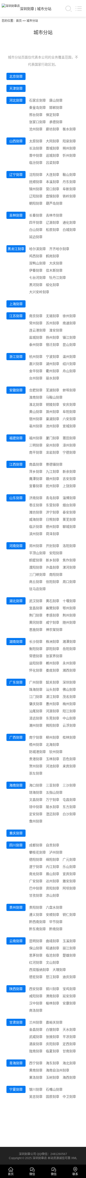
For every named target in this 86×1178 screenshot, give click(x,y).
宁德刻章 (69, 452)
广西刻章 (16, 737)
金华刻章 (36, 371)
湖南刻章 (16, 641)
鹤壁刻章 (36, 560)
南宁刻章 (36, 737)
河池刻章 (52, 766)
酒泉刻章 (36, 1044)
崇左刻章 (36, 773)
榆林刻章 (52, 1003)
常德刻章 (36, 656)
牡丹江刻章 (57, 277)
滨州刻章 (36, 534)
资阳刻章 (52, 888)
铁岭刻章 (69, 196)
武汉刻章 (36, 601)
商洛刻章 (36, 1010)
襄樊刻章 (52, 608)
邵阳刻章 (52, 649)
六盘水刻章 (54, 907)
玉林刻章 (52, 759)
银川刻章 (36, 1089)
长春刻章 (36, 215)
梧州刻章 (36, 744)
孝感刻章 (52, 615)
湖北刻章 (16, 601)
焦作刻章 (69, 560)
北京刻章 (16, 76)
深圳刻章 (27, 9)
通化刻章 (69, 222)
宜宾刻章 (69, 874)
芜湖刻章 (52, 390)
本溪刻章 (52, 182)
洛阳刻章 (69, 546)
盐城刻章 (36, 337)
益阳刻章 (36, 663)
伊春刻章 (36, 270)
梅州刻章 (69, 704)
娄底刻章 (52, 670)
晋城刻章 (52, 148)
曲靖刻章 (52, 941)
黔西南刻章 (37, 922)
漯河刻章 (69, 567)
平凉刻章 (69, 1037)
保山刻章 (36, 948)
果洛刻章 (36, 1077)
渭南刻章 (52, 996)
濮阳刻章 (36, 567)
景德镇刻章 (54, 464)
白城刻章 (69, 230)
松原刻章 (52, 230)
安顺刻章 (52, 914)
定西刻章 (69, 1044)
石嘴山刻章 (54, 1089)
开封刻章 (52, 546)
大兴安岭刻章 (39, 292)
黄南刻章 (36, 1070)
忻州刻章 (69, 155)
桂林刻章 (69, 737)
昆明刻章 (36, 941)
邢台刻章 (36, 115)
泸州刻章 (56, 852)
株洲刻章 (52, 641)
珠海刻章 (36, 689)
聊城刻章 (69, 527)
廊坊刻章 (52, 129)
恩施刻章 (36, 630)
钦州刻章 (56, 752)
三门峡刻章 (37, 574)
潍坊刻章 (36, 512)
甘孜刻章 (36, 895)
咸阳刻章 (36, 996)
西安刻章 (36, 989)
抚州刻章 (52, 486)
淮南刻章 (36, 397)
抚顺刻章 (36, 182)
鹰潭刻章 (36, 479)
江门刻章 (36, 697)
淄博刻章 (69, 498)
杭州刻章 (36, 357)
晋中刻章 (36, 155)
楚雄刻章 (69, 955)
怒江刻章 (52, 977)
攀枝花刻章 (37, 852)
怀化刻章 (36, 670)
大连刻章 (52, 174)
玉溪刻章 (69, 941)
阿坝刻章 (69, 888)
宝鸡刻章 (69, 989)
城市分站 (44, 9)
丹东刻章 (69, 182)
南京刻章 (36, 316)
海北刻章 (69, 1063)
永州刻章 (69, 663)
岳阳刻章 (69, 649)
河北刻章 (16, 100)
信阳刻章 (52, 582)
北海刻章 (52, 744)
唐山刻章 (56, 100)
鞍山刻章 (69, 174)
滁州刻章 (52, 412)
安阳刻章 (56, 553)
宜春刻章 (36, 486)
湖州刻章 (52, 364)
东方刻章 (69, 807)
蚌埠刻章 (69, 390)
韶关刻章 (52, 682)
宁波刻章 (52, 357)
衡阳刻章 (36, 649)
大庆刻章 (56, 263)
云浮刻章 (69, 725)
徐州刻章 (69, 316)
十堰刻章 (69, 601)
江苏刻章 (16, 316)
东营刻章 (52, 505)
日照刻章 (52, 519)
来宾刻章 (69, 766)
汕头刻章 (52, 689)
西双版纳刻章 (39, 970)
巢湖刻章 (52, 419)
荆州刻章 (69, 615)
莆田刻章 (69, 438)
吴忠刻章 (36, 1096)
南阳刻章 (56, 574)
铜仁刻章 (69, 914)
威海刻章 (36, 519)
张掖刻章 (52, 1037)
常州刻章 (36, 323)
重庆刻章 (16, 833)
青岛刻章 (52, 498)
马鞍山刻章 (54, 397)
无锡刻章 (52, 316)
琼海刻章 (36, 792)
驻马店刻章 (37, 589)
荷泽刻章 (52, 534)
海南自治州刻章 (57, 1070)
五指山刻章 (54, 792)
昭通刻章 (52, 948)
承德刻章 (56, 122)
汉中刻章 (36, 1003)
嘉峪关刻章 (54, 1022)
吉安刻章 (69, 479)
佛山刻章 (69, 689)
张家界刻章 (54, 656)
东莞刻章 (52, 718)
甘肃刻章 (16, 1022)
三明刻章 (36, 445)
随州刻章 (69, 622)
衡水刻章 (69, 129)
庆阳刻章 (52, 1044)
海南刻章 (16, 785)
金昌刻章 (36, 1029)
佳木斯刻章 (54, 270)
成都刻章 (36, 845)
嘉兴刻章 (36, 364)
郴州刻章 (52, 663)
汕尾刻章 (36, 711)
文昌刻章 (36, 800)
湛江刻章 (52, 697)
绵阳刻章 (52, 859)
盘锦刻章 (52, 196)
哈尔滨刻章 (37, 249)
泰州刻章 (36, 345)
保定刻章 (52, 115)
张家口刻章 (37, 122)
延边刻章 (36, 237)
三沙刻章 (69, 785)
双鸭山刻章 (37, 263)
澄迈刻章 (52, 814)
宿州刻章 (36, 419)
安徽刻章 (16, 390)
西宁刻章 (36, 1063)
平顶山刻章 (37, 553)
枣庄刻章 (36, 505)
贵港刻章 (36, 759)
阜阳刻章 (69, 412)
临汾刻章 (36, 163)
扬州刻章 (52, 337)
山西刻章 (16, 141)
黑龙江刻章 (16, 249)
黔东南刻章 (37, 929)
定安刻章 (36, 814)
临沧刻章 (52, 955)
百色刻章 (69, 759)
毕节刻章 (56, 922)
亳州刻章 (36, 426)
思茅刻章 (36, 955)
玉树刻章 (52, 1077)
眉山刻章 (52, 874)
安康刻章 (69, 1003)
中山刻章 (69, 718)
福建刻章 (16, 438)
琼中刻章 (36, 807)
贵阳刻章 (36, 907)
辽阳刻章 (36, 196)
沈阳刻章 (36, 174)
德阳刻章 (36, 859)
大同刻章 (52, 141)
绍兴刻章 (69, 364)
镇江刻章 (69, 337)
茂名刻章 (69, 697)
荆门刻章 (36, 615)
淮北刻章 (36, 404)
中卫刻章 (69, 1096)
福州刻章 (36, 438)
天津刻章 (16, 88)
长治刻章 (36, 148)
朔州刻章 (69, 148)
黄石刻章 (52, 601)
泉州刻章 (52, 445)
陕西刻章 (16, 989)
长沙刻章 (36, 641)
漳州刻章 (69, 445)
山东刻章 (16, 498)
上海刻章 (16, 304)
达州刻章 (52, 881)
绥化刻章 (52, 285)
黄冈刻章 (36, 622)
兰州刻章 (36, 1022)
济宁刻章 (52, 512)
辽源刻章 (52, 222)
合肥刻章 (36, 390)
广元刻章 (69, 859)
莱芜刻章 (69, 519)
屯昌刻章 (69, 800)
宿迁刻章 (52, 345)
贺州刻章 (36, 766)
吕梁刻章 (52, 163)
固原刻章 (52, 1096)
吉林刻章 (16, 215)
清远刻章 (36, 718)
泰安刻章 (69, 512)
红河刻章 (36, 962)
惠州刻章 (52, 704)
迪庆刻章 (69, 977)
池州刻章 (52, 426)
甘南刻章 (69, 1051)
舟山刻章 (69, 371)
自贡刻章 (52, 845)
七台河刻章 (37, 277)
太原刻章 (36, 141)
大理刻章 (59, 970)
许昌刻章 (52, 567)
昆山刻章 (69, 345)
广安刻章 (36, 881)
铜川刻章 (52, 989)
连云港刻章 (37, 330)
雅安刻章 (69, 881)
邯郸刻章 (56, 107)
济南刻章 (36, 498)
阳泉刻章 (69, 141)
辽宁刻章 (16, 174)
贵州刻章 (16, 907)
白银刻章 (52, 1029)
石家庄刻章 (37, 100)
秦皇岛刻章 (37, 107)
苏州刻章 (52, 323)
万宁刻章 (52, 800)
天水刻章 (69, 1029)
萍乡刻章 (36, 471)
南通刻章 (69, 323)
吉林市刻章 (54, 215)
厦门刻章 (52, 438)
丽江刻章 (69, 948)
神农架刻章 (54, 630)
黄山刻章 (36, 412)
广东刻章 (16, 682)
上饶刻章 (69, 486)
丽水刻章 (52, 378)
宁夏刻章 (16, 1089)
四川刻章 (16, 845)
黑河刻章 (36, 285)
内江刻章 (52, 867)
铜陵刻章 (52, 404)
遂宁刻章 (36, 867)
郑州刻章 (36, 546)
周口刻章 (69, 582)
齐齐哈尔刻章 (59, 249)
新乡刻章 (52, 560)
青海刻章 (16, 1063)
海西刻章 (69, 1077)
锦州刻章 (36, 189)
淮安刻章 (56, 330)
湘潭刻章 (69, 641)
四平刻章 (36, 222)
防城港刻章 (37, 752)
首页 (19, 21)
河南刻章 (16, 546)
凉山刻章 (52, 895)
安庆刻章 (69, 404)
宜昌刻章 (36, 608)
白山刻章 (36, 230)
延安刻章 (69, 996)
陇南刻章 (36, 1051)
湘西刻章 (69, 670)
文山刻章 (52, 962)
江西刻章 (16, 464)
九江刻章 (52, 471)
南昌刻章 (36, 464)
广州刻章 (36, 682)
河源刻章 (52, 711)
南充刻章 (36, 874)
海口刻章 (36, 785)
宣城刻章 (69, 426)
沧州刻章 (36, 129)
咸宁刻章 (52, 622)
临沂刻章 (36, 527)
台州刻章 (36, 378)
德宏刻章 (36, 977)
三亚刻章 (52, 785)
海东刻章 (52, 1063)
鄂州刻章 (69, 608)
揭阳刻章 (52, 725)
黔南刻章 (56, 929)
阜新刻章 (69, 189)
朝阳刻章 (36, 203)
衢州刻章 (52, 371)
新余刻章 (69, 471)
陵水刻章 (52, 807)
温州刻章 (69, 357)
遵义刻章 (36, 914)
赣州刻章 (52, 479)
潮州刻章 (36, 725)
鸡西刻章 (36, 256)
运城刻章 (52, 155)
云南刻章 (16, 941)
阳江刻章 (69, 711)
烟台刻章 (69, 505)
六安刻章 (69, 419)
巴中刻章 (36, 888)
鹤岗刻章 (52, 256)
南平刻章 (36, 452)
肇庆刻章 (36, 704)
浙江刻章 (16, 357)
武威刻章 (36, 1037)
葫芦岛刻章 (54, 203)
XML (74, 1158)
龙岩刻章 (52, 452)
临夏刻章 (52, 1051)
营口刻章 (52, 189)
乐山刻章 (69, 867)
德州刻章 (52, 527)
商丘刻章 (36, 582)
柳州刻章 (52, 737)
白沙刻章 (69, 814)
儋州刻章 (36, 821)
